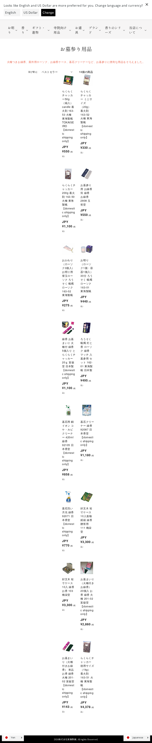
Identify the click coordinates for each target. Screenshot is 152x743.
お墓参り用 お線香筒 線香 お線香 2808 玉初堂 (86, 194)
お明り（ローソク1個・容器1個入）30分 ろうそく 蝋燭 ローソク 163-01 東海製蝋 (86, 275)
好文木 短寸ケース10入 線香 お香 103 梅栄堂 (68, 586)
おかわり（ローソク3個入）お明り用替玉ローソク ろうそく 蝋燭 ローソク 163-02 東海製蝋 (68, 277)
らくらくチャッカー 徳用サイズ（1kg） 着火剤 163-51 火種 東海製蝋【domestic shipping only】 (87, 677)
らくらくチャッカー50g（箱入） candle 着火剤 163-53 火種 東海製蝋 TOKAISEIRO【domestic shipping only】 (68, 116)
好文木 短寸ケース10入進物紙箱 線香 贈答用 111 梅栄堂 (86, 519)
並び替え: (33, 71)
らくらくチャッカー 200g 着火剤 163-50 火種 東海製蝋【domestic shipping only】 (69, 200)
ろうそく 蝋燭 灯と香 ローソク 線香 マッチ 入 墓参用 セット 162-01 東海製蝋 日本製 (86, 354)
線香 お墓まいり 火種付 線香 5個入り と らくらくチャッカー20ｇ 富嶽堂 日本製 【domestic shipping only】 (69, 358)
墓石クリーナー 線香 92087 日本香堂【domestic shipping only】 (87, 433)
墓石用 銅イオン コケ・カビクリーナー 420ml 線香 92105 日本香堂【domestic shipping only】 (68, 443)
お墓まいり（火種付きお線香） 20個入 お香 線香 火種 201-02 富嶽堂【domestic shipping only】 (87, 596)
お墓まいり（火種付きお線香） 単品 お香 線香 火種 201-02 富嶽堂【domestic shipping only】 (68, 677)
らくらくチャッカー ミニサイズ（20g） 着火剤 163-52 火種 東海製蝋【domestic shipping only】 (86, 114)
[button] (11, 30)
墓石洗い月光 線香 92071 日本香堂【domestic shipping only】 (68, 521)
